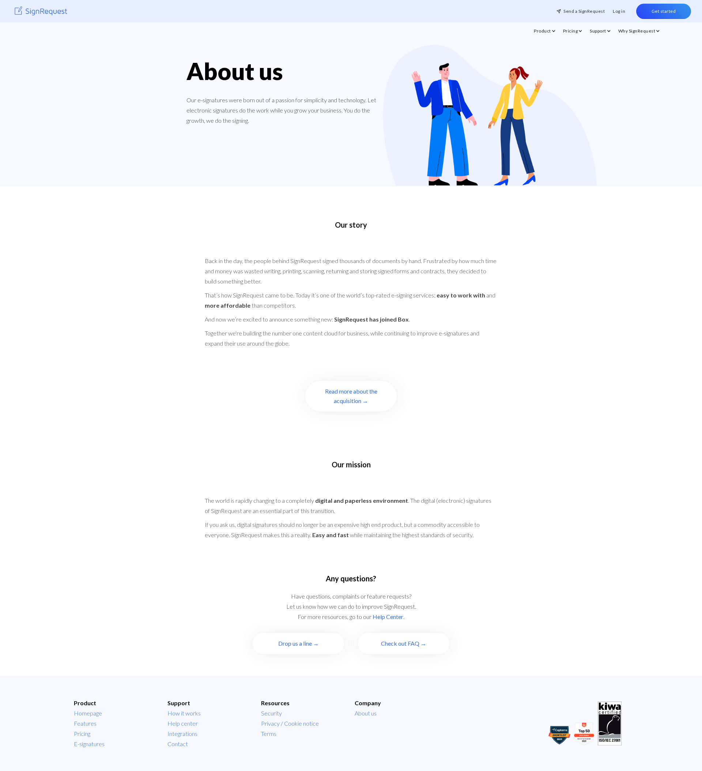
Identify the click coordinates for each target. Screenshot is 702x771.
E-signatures (89, 743)
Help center (182, 723)
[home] (41, 11)
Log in (619, 11)
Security (271, 713)
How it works (184, 713)
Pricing (82, 733)
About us (366, 713)
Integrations (182, 733)
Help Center (388, 616)
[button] (544, 32)
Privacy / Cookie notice (290, 723)
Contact (177, 743)
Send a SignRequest (584, 11)
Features (85, 723)
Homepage (88, 713)
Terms (268, 733)
